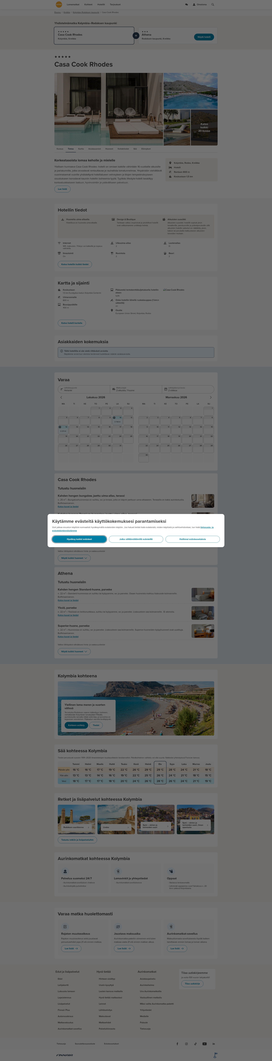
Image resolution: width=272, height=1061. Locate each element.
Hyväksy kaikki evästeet (79, 539)
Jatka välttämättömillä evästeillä (136, 539)
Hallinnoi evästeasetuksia (192, 539)
